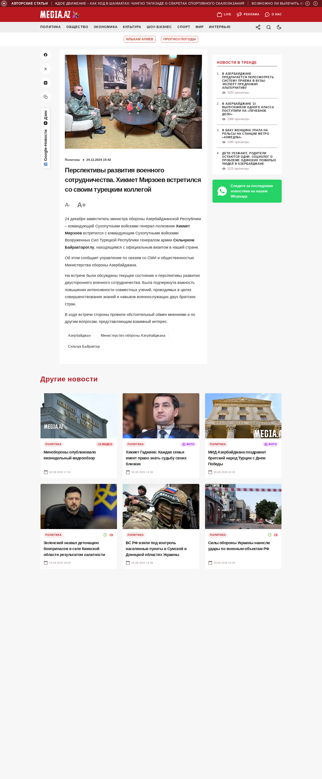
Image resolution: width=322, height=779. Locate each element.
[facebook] (45, 55)
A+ (81, 205)
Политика (50, 27)
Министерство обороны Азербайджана (133, 335)
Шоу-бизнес (159, 27)
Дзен (45, 115)
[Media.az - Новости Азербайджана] (60, 14)
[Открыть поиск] (268, 27)
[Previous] (307, 3)
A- (67, 205)
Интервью (219, 27)
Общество (77, 27)
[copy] (45, 97)
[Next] (315, 3)
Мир (200, 27)
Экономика (106, 27)
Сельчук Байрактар (84, 346)
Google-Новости (45, 145)
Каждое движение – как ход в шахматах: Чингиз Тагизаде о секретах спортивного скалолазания (131, 3)
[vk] (45, 83)
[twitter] (45, 69)
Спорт (183, 27)
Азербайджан (79, 335)
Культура (132, 27)
